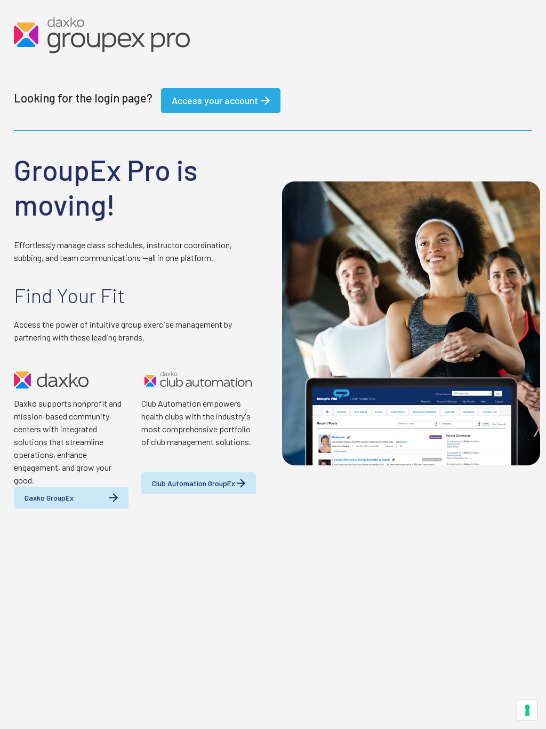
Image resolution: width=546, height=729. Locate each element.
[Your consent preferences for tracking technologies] (527, 710)
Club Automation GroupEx (193, 483)
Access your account (215, 100)
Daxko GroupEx (49, 497)
